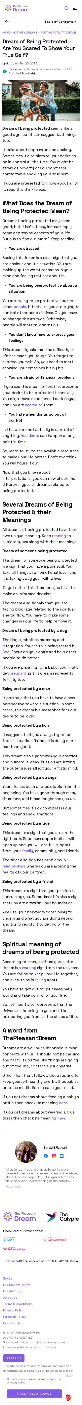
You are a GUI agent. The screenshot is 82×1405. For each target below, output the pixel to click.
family (27, 850)
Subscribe (14, 1358)
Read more (13, 1187)
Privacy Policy (13, 1310)
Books (8, 1278)
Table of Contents (59, 22)
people (20, 306)
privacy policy (16, 1382)
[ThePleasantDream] (18, 8)
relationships (14, 866)
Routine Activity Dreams (59, 32)
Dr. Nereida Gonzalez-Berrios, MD (49, 69)
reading (59, 535)
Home (6, 32)
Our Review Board (16, 1285)
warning (29, 967)
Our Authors (12, 1291)
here (63, 1102)
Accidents (30, 435)
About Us (10, 1297)
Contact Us (11, 1323)
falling (40, 979)
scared (31, 404)
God (6, 651)
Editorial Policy (14, 1317)
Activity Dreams (25, 32)
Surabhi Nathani (55, 1147)
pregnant (18, 673)
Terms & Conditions (18, 1304)
